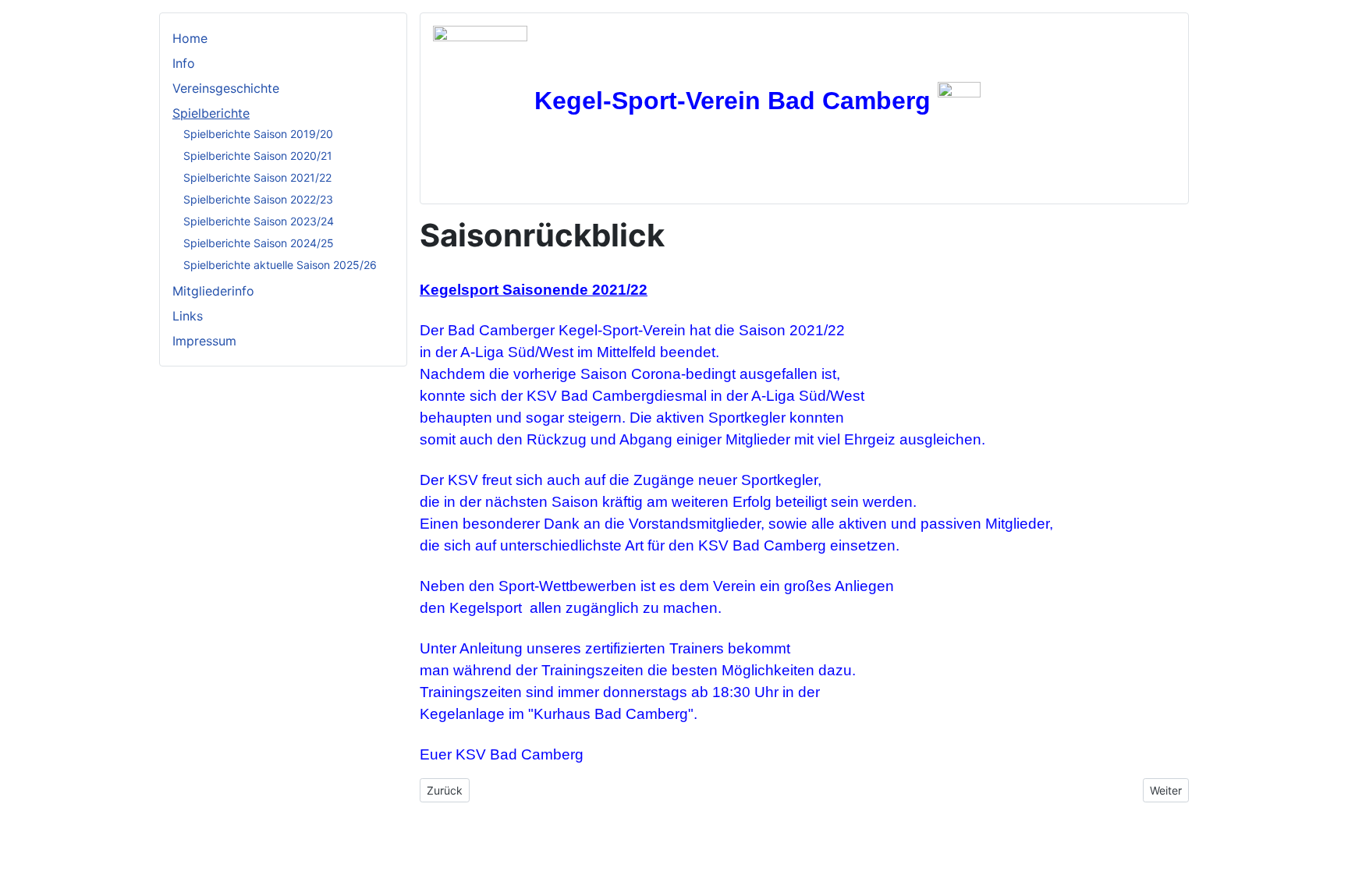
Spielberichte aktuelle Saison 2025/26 (280, 264)
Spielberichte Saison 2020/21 (257, 155)
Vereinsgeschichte (225, 88)
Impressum (204, 341)
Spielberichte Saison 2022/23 (258, 199)
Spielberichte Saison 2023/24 (258, 221)
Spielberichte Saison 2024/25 (258, 243)
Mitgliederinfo (213, 291)
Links (187, 316)
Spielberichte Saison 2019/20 (258, 133)
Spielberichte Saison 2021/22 (257, 177)
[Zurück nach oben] (1328, 851)
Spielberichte (211, 113)
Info (183, 63)
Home (190, 38)
